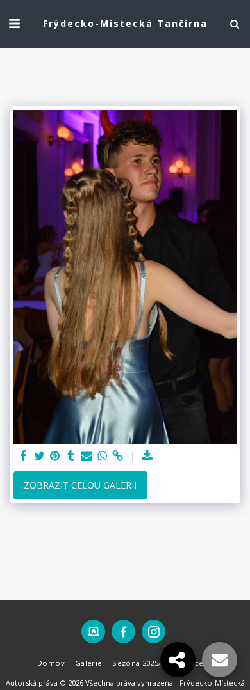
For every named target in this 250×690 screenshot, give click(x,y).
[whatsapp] (102, 456)
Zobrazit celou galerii (80, 485)
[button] (14, 23)
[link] (118, 456)
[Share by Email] (86, 456)
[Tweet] (40, 456)
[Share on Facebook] (23, 456)
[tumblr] (71, 456)
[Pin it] (55, 456)
